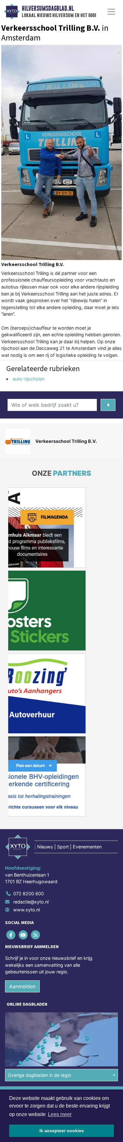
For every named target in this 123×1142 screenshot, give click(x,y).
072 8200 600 (28, 893)
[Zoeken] (108, 405)
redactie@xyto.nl (31, 901)
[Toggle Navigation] (111, 11)
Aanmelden (22, 986)
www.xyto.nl (26, 909)
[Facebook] (11, 934)
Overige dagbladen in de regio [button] (39, 1075)
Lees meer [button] (60, 1114)
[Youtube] (23, 934)
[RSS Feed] (36, 934)
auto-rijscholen (28, 379)
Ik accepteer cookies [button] (61, 1130)
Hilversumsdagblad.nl (48, 8)
